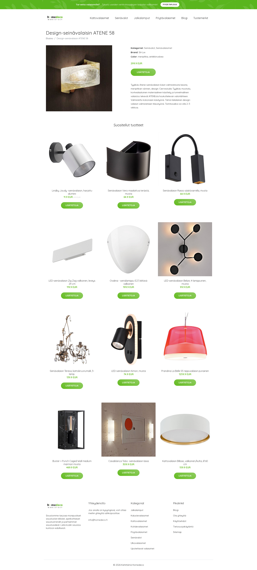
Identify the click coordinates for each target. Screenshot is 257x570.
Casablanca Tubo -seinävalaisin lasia (128, 461)
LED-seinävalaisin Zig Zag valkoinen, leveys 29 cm (72, 282)
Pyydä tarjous (170, 4)
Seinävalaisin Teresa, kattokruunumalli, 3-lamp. (72, 372)
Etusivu (49, 38)
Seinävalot (121, 18)
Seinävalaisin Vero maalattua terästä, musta (128, 192)
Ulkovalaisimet (138, 543)
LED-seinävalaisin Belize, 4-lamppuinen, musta (185, 282)
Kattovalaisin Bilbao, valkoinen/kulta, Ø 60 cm (185, 463)
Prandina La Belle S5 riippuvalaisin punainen (185, 370)
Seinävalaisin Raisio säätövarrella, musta (185, 190)
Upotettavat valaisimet (142, 548)
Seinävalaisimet (164, 48)
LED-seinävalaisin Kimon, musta (128, 370)
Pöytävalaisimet (165, 18)
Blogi (184, 18)
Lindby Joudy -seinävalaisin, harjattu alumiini (72, 192)
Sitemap (177, 532)
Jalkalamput (142, 18)
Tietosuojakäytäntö (183, 526)
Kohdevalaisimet (139, 526)
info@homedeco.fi (98, 519)
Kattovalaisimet (99, 18)
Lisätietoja (143, 72)
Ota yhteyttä (179, 515)
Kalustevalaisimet (140, 515)
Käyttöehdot (179, 521)
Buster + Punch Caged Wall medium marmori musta (72, 463)
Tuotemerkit (200, 18)
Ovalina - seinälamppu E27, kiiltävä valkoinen (128, 282)
